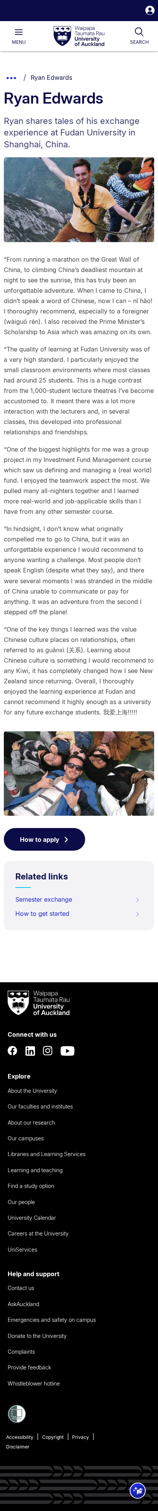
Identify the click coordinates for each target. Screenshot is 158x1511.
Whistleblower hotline (34, 1383)
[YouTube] (67, 1051)
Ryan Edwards (51, 77)
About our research (31, 1122)
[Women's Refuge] (17, 1421)
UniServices (22, 1249)
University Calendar (32, 1217)
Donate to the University (37, 1336)
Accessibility (19, 1437)
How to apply (39, 839)
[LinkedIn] (30, 1051)
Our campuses (26, 1138)
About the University (32, 1090)
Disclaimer (18, 1447)
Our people (21, 1202)
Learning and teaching (35, 1170)
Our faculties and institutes (40, 1106)
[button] (150, 11)
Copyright (53, 1437)
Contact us (21, 1288)
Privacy (80, 1437)
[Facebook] (13, 1051)
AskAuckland (23, 1304)
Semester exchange (43, 899)
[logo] (79, 36)
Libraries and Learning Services (47, 1154)
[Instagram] (48, 1051)
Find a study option (31, 1186)
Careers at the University (38, 1233)
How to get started (42, 913)
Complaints (21, 1351)
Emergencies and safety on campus (52, 1319)
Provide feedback (29, 1367)
